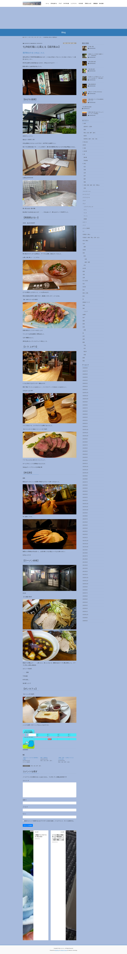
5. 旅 (84, 154)
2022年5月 (85, 525)
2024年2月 (85, 460)
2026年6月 (85, 374)
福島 (85, 178)
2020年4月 (85, 602)
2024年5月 (85, 451)
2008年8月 (85, 620)
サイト (24, 813)
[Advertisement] (63, 18)
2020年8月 (85, 589)
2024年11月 (85, 432)
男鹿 (85, 129)
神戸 (84, 317)
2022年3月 (85, 531)
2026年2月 (85, 386)
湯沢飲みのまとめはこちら (34, 53)
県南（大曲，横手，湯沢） (69, 43)
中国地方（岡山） (87, 234)
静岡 (84, 357)
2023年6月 (85, 485)
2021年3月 (85, 568)
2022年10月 (85, 509)
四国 (84, 271)
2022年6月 (85, 522)
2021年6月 (85, 559)
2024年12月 (85, 429)
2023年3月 (85, 494)
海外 (84, 308)
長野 (84, 339)
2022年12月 (85, 503)
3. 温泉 (84, 148)
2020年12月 (85, 577)
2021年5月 (85, 562)
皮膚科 (84, 314)
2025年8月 (85, 405)
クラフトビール (86, 197)
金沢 (84, 336)
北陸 (84, 252)
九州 (84, 243)
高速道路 (86, 160)
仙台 (85, 166)
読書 (85, 330)
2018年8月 (85, 617)
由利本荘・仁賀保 (88, 126)
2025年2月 (85, 423)
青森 (85, 182)
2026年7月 (85, 371)
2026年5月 (85, 377)
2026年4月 (85, 380)
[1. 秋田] (28, 885)
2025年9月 (85, 401)
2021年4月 (85, 565)
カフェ (85, 209)
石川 (85, 265)
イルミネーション (87, 191)
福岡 (85, 246)
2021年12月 (85, 540)
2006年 (84, 145)
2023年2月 (85, 497)
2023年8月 (85, 479)
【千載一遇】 (91, 46)
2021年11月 (85, 543)
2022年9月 (85, 512)
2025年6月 (85, 411)
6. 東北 (84, 163)
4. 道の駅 (85, 151)
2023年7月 (85, 482)
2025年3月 (85, 420)
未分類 (84, 286)
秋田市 (85, 135)
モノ (84, 231)
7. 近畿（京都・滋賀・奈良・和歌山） (91, 185)
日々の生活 (85, 280)
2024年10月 (85, 435)
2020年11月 (85, 580)
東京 (84, 290)
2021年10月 (85, 546)
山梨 (84, 277)
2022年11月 (85, 506)
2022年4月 (85, 528)
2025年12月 (85, 392)
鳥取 (84, 360)
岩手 (85, 175)
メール (25, 806)
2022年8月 (85, 516)
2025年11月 (85, 395)
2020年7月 (85, 593)
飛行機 (85, 157)
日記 (84, 283)
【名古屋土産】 (91, 69)
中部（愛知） (86, 240)
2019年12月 (85, 614)
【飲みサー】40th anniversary (95, 91)
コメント (26, 780)
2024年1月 (85, 463)
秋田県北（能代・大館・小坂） (91, 138)
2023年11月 (85, 469)
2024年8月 (85, 442)
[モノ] (71, 885)
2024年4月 (85, 454)
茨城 (85, 354)
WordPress (57, 950)
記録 (84, 326)
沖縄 (84, 305)
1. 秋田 (84, 123)
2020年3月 (85, 605)
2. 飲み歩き (85, 142)
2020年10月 (85, 583)
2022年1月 (85, 537)
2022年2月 (85, 534)
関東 (84, 342)
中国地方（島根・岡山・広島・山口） (91, 237)
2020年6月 (85, 596)
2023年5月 (85, 488)
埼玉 (85, 348)
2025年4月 (85, 417)
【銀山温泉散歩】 (92, 84)
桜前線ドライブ (86, 302)
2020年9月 (85, 586)
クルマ (84, 200)
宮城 (85, 169)
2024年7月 (85, 445)
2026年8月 (85, 368)
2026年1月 (85, 389)
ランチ (85, 212)
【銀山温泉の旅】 (92, 61)
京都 (85, 188)
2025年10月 (85, 398)
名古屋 (84, 268)
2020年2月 (85, 608)
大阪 (84, 274)
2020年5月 (85, 599)
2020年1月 (85, 611)
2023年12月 (85, 466)
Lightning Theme (63, 950)
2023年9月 (85, 475)
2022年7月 (85, 519)
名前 (25, 800)
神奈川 (85, 351)
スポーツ (85, 222)
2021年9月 (85, 549)
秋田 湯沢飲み (44, 757)
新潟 (85, 256)
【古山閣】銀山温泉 (86, 106)
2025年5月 (85, 414)
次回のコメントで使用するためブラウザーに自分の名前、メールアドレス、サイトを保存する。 (49, 821)
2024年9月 (85, 438)
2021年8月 (85, 552)
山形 (85, 172)
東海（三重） (86, 293)
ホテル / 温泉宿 (86, 228)
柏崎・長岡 (87, 262)
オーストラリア (86, 194)
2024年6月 (85, 448)
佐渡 (86, 259)
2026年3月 (85, 383)
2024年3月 (85, 457)
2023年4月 (85, 491)
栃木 (84, 296)
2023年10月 (85, 472)
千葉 (85, 345)
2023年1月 (85, 500)
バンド (84, 225)
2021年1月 (85, 574)
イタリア (86, 311)
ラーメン (86, 215)
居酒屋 (85, 219)
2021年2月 (85, 571)
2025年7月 (85, 408)
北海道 (84, 249)
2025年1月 (85, 426)
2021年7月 (85, 556)
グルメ (84, 203)
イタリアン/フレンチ (88, 206)
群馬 (84, 323)
